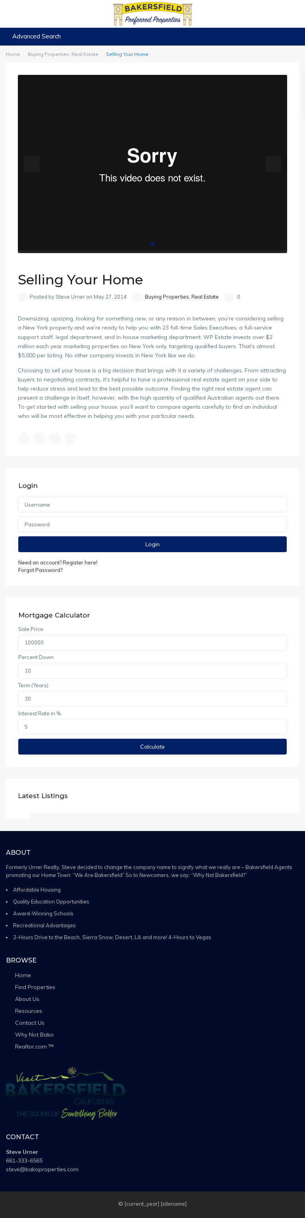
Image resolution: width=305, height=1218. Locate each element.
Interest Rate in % (39, 713)
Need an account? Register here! (57, 562)
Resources (28, 1010)
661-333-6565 (24, 1160)
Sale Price (30, 629)
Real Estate (205, 297)
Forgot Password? (40, 570)
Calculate (152, 746)
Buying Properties (167, 297)
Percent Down (36, 657)
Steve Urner (22, 1151)
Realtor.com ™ (34, 1046)
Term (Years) (33, 685)
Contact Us (29, 1022)
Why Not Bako (34, 1034)
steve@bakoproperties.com (42, 1169)
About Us (27, 999)
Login (152, 544)
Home (23, 975)
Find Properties (35, 987)
